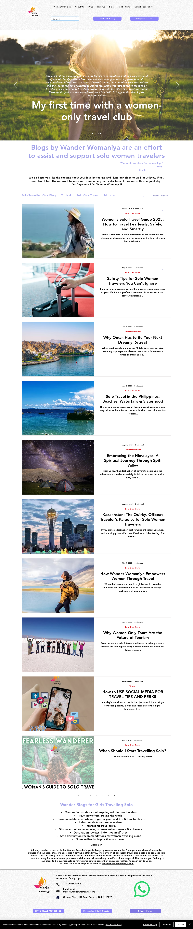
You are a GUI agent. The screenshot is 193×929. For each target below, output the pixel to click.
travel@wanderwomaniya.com (118, 863)
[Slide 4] (92, 133)
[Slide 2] (97, 133)
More (107, 195)
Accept (181, 924)
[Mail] (58, 891)
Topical (66, 195)
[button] (142, 195)
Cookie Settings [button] (150, 924)
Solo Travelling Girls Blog (39, 195)
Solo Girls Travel (87, 195)
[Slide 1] (100, 133)
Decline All (166, 924)
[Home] (58, 897)
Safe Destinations (133, 331)
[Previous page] (78, 795)
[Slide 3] (95, 133)
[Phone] (58, 884)
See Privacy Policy (114, 924)
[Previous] (15, 85)
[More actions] (165, 209)
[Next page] (114, 795)
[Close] (189, 924)
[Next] (177, 85)
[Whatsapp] (142, 889)
